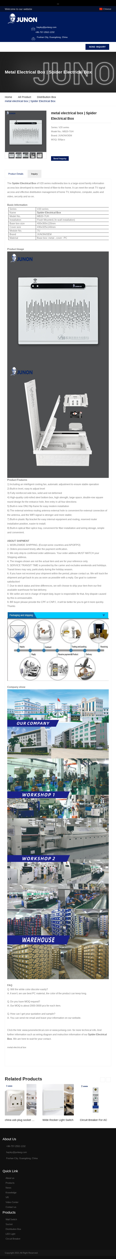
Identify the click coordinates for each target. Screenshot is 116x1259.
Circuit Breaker (13, 1238)
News (8, 1187)
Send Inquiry (97, 47)
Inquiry (34, 174)
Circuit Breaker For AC (93, 1119)
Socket (9, 1224)
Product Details (15, 174)
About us (10, 1178)
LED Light (10, 1234)
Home (8, 97)
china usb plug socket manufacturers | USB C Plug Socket (20, 1119)
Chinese (107, 9)
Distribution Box (46, 97)
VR (7, 1197)
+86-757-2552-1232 (45, 32)
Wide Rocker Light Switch (57, 1119)
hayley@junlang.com (46, 27)
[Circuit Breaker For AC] (95, 1099)
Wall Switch (11, 1219)
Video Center (12, 1202)
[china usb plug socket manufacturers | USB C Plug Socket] (20, 1099)
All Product (24, 97)
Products (10, 1183)
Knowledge (11, 1192)
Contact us (11, 1207)
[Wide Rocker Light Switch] (58, 1099)
